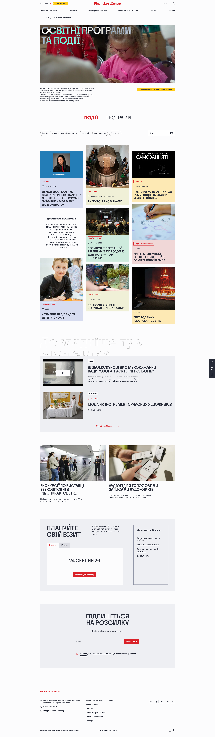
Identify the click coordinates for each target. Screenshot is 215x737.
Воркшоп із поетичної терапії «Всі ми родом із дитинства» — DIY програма (106, 253)
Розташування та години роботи (148, 539)
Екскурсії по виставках (148, 545)
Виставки (73, 11)
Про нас (172, 11)
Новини (111, 701)
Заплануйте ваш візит (48, 11)
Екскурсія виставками (105, 201)
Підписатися (131, 641)
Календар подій (92, 705)
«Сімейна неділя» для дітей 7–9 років (58, 316)
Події (91, 118)
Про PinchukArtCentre (94, 717)
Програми (118, 118)
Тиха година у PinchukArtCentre (147, 319)
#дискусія (138, 182)
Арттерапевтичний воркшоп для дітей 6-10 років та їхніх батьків (150, 257)
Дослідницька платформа (128, 11)
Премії (153, 11)
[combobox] (165, 3)
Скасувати (172, 727)
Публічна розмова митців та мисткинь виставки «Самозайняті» (153, 195)
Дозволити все (156, 727)
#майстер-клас (49, 304)
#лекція (46, 182)
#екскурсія (93, 191)
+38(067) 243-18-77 (50, 707)
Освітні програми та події (97, 11)
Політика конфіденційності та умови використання (59, 731)
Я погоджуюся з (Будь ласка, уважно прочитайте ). (108, 655)
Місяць (64, 545)
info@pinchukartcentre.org (53, 711)
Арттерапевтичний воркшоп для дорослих (106, 306)
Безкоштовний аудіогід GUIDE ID (148, 550)
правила (83, 656)
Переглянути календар (85, 575)
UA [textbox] (164, 3)
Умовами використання (102, 654)
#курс (136, 244)
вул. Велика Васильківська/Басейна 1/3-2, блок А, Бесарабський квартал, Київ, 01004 (62, 702)
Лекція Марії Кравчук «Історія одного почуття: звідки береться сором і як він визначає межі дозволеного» (61, 198)
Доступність (143, 556)
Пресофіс (90, 721)
